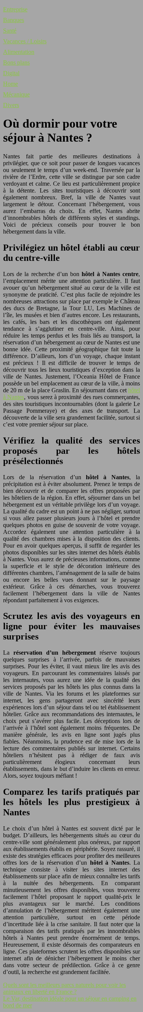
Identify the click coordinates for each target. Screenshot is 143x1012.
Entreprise (15, 9)
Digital (11, 73)
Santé (9, 30)
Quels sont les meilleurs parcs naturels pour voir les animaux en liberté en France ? (64, 988)
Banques (13, 20)
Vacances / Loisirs (25, 41)
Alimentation (18, 52)
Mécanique (16, 94)
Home (10, 84)
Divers (11, 105)
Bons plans (16, 62)
